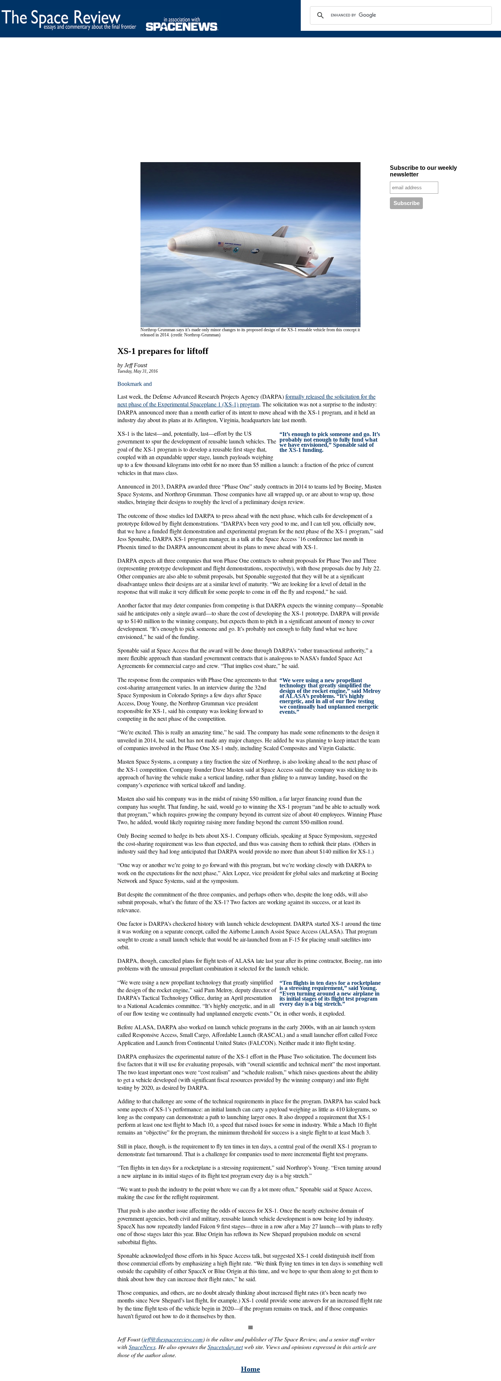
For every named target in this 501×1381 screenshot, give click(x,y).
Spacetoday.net (225, 1347)
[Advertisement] (220, 101)
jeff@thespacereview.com (173, 1339)
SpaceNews (142, 1347)
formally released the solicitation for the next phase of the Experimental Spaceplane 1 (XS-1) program (246, 400)
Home (250, 1369)
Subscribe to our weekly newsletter (423, 171)
